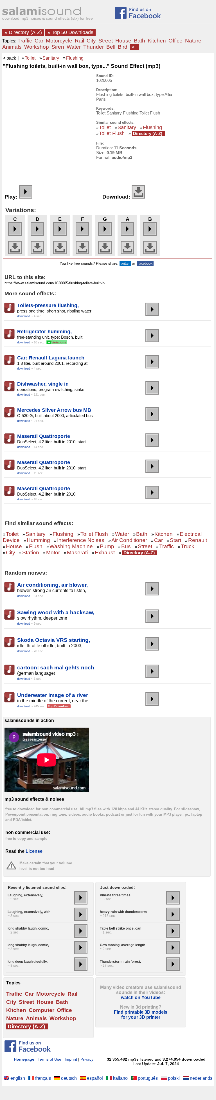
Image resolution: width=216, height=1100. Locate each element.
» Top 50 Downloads (70, 32)
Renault (197, 540)
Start (175, 540)
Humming (38, 540)
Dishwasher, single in (43, 384)
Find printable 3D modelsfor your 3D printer (140, 1015)
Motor (53, 552)
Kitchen (157, 41)
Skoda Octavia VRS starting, (53, 640)
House (123, 41)
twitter (125, 263)
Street (105, 41)
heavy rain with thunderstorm (123, 912)
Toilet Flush (112, 133)
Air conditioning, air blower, (52, 585)
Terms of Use (49, 1059)
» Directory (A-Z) (23, 32)
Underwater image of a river (52, 695)
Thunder (93, 47)
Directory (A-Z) (147, 133)
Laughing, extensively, (25, 895)
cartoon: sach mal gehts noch (55, 668)
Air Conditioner (129, 540)
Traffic (24, 41)
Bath (139, 41)
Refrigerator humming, (44, 331)
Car (39, 41)
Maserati (77, 552)
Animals (12, 47)
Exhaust (105, 552)
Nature (193, 41)
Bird (122, 47)
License (34, 851)
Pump (107, 546)
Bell (110, 47)
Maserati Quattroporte (43, 436)
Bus (126, 546)
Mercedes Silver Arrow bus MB (54, 410)
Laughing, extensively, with (29, 912)
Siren (57, 47)
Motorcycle (59, 41)
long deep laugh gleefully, (28, 962)
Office (175, 41)
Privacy (86, 1059)
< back (9, 58)
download (23, 316)
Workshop (36, 47)
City (91, 41)
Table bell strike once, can (120, 928)
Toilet (30, 58)
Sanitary (50, 58)
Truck (187, 546)
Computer (41, 1010)
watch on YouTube (141, 997)
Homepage (24, 1059)
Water (74, 47)
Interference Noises (80, 540)
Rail (79, 41)
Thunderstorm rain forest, (120, 962)
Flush (35, 546)
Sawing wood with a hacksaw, (55, 612)
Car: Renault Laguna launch (50, 358)
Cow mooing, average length (122, 945)
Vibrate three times (115, 895)
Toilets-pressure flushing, (48, 305)
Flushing (75, 58)
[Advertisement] (45, 109)
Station (30, 552)
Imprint (71, 1059)
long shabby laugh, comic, (28, 928)
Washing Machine (71, 546)
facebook (145, 263)
